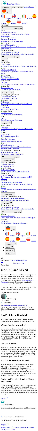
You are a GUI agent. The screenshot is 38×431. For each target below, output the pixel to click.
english (19, 18)
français (8, 18)
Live (4, 60)
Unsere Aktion (7, 92)
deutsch (14, 23)
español (12, 241)
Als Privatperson (8, 160)
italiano (29, 18)
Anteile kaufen (30, 7)
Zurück (4, 398)
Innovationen (12, 28)
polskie (23, 23)
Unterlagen (6, 122)
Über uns (20, 7)
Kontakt (16, 427)
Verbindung (5, 25)
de (8, 12)
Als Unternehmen (8, 194)
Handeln (10, 156)
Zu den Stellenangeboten (19, 260)
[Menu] (1, 4)
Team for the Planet (13, 4)
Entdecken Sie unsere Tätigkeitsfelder (14, 305)
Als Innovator (7, 202)
